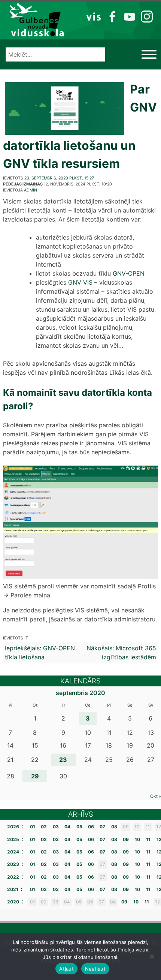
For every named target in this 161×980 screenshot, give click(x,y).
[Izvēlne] (149, 54)
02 (44, 826)
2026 (13, 826)
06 (91, 826)
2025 (13, 839)
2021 (12, 889)
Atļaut (66, 969)
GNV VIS (80, 282)
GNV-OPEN (129, 273)
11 (148, 839)
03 (56, 826)
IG (145, 16)
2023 (13, 864)
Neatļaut (95, 969)
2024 (13, 852)
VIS (93, 16)
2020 (13, 902)
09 (126, 839)
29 (35, 776)
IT (26, 638)
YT (129, 16)
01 (32, 826)
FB (111, 16)
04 (67, 826)
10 (137, 839)
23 (63, 759)
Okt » (155, 796)
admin (30, 190)
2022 (13, 877)
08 (114, 826)
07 (102, 826)
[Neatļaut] (151, 956)
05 (79, 826)
